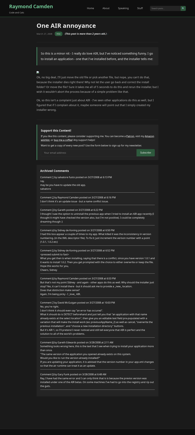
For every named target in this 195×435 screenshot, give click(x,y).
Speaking (123, 8)
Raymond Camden (31, 6)
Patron (130, 136)
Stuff (140, 8)
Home (90, 8)
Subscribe (145, 152)
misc (59, 33)
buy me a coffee (63, 140)
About (106, 8)
